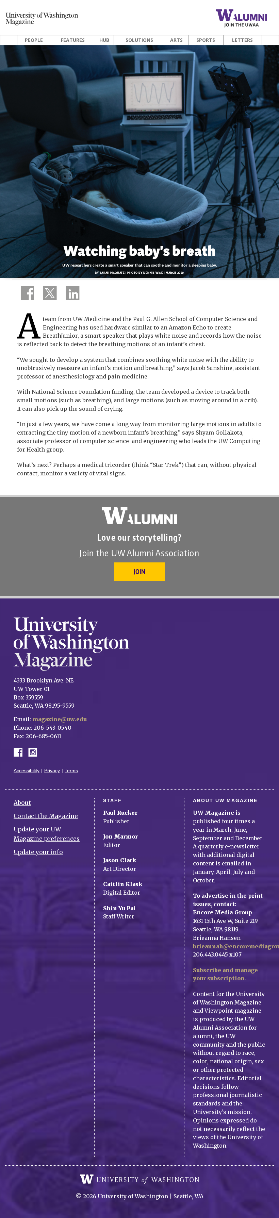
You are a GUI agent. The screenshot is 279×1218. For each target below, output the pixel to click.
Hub (104, 40)
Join (139, 571)
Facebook (21, 751)
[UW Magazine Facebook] (25, 294)
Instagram (35, 751)
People (34, 40)
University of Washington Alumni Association (139, 515)
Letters (242, 40)
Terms (71, 770)
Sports (205, 40)
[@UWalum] (49, 294)
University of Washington (139, 1179)
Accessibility (26, 770)
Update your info (38, 852)
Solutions (139, 40)
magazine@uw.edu (59, 719)
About (22, 803)
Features (73, 40)
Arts (176, 40)
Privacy (52, 770)
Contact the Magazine (46, 816)
